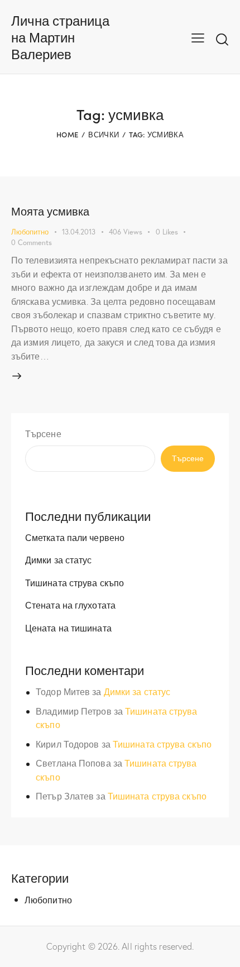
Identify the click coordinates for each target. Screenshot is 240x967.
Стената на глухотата (70, 605)
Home (67, 134)
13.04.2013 (78, 232)
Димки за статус (58, 560)
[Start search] (222, 39)
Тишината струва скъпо (74, 582)
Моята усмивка (50, 211)
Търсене (43, 433)
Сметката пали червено (74, 537)
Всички (103, 134)
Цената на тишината (68, 628)
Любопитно (30, 232)
